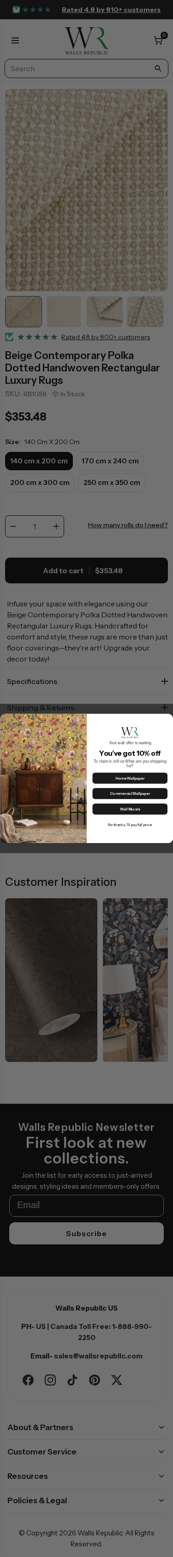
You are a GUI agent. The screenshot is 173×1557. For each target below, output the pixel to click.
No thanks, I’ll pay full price (130, 824)
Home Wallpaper (129, 778)
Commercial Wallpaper (130, 794)
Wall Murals (130, 809)
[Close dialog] (167, 719)
